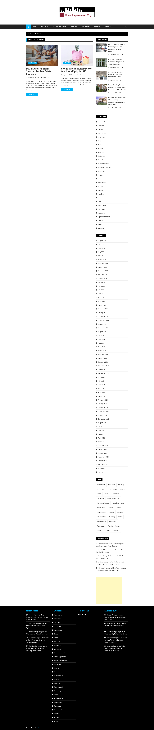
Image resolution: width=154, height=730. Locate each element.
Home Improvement (59, 27)
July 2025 (101, 290)
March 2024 (102, 351)
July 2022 (101, 427)
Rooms (100, 224)
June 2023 (101, 385)
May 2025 (101, 298)
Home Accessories (104, 160)
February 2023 (103, 400)
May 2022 (101, 434)
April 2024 (101, 347)
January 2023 (102, 404)
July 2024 (101, 335)
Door (99, 145)
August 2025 (102, 286)
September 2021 (103, 465)
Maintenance (102, 183)
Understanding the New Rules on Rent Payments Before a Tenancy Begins (117, 87)
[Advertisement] (109, 590)
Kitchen (100, 179)
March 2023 (102, 396)
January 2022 (102, 449)
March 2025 (102, 305)
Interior (74, 27)
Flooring (100, 148)
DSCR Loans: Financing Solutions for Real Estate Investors (38, 71)
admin (44, 77)
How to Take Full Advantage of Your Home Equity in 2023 (76, 70)
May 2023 (101, 389)
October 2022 (102, 415)
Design (35, 27)
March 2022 (102, 442)
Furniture (44, 27)
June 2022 (101, 430)
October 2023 (102, 370)
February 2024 (103, 354)
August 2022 (102, 423)
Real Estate (85, 27)
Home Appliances (103, 164)
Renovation (101, 213)
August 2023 (102, 377)
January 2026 (102, 267)
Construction (102, 133)
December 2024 (103, 317)
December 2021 (103, 453)
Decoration (101, 137)
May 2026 (101, 252)
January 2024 (102, 358)
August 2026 (102, 241)
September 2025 (103, 282)
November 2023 (103, 366)
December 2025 (103, 271)
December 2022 (103, 408)
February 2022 (103, 446)
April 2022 (101, 438)
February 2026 (103, 263)
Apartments (102, 122)
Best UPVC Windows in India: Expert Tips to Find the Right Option (116, 62)
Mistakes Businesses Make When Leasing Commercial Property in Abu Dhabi (36, 648)
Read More (32, 94)
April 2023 (101, 392)
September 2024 (103, 328)
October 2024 (102, 324)
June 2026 (101, 248)
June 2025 (101, 294)
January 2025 (102, 313)
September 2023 (103, 373)
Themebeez (42, 728)
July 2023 (101, 381)
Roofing (97, 27)
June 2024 (101, 339)
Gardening (101, 156)
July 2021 (101, 472)
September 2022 (103, 419)
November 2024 (103, 320)
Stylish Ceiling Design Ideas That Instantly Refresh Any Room (115, 74)
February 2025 (103, 309)
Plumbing (101, 198)
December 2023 (103, 362)
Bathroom (101, 126)
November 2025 (103, 275)
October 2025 (102, 279)
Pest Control (102, 194)
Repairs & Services (104, 217)
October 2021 (102, 461)
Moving (100, 186)
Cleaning (100, 129)
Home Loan (32, 62)
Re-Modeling (102, 205)
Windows (101, 228)
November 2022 (103, 411)
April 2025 (101, 301)
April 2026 (101, 256)
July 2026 (101, 244)
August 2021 (102, 468)
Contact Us (107, 27)
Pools (99, 202)
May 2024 (101, 343)
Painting (100, 190)
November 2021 (103, 457)
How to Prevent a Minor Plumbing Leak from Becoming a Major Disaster (37, 617)
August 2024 (102, 332)
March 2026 (102, 260)
